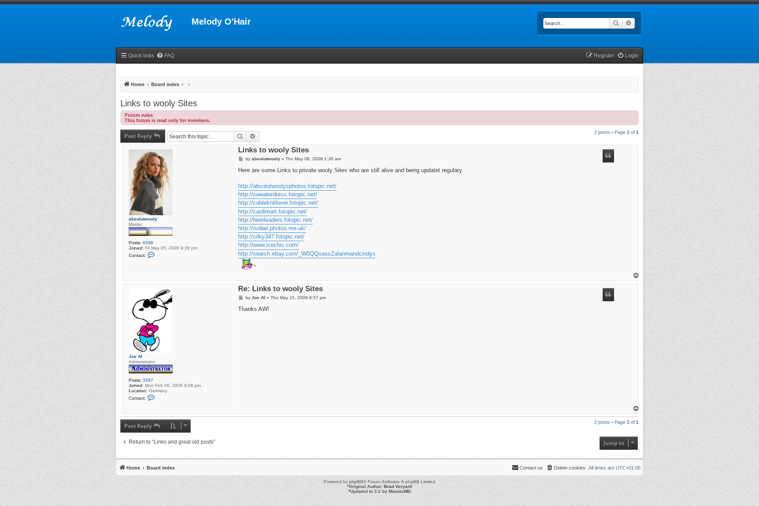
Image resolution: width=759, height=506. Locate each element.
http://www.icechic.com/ (268, 245)
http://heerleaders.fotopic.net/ (275, 220)
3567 (148, 380)
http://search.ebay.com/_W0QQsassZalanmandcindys (307, 253)
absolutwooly (143, 219)
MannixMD (400, 491)
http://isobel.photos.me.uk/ (272, 228)
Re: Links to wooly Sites (280, 289)
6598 (148, 242)
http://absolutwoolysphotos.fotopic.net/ (287, 186)
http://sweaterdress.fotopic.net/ (277, 194)
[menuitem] (165, 56)
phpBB (356, 481)
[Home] (154, 24)
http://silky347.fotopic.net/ (271, 236)
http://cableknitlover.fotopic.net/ (278, 202)
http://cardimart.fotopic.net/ (272, 211)
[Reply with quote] (608, 156)
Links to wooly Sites (158, 103)
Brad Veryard (398, 486)
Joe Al (135, 356)
